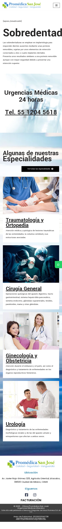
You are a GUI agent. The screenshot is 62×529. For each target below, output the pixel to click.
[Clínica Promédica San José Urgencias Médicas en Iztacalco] (21, 5)
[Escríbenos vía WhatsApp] (58, 264)
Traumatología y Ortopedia (25, 222)
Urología (15, 424)
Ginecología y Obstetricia (21, 358)
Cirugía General (24, 288)
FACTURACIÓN (31, 500)
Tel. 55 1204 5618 (31, 112)
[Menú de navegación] (56, 5)
